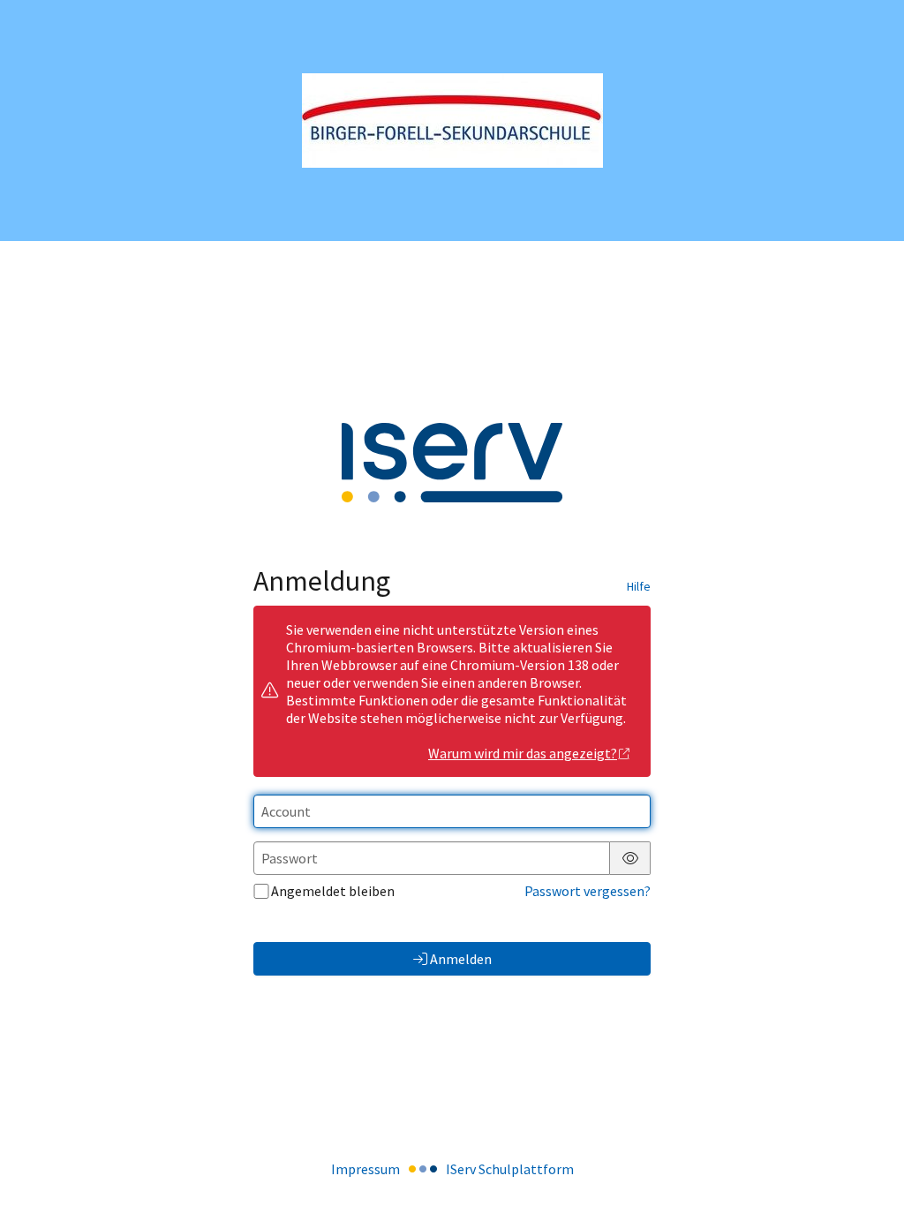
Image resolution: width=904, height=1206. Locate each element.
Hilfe (639, 586)
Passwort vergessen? (587, 891)
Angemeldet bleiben (333, 891)
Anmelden (461, 959)
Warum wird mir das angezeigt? (522, 753)
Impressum (365, 1169)
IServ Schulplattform (510, 1169)
